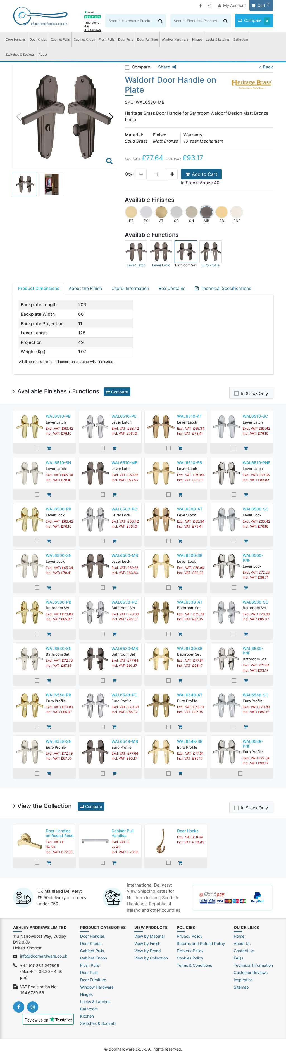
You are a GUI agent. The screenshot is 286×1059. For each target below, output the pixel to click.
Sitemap (241, 987)
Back (268, 67)
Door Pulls (125, 39)
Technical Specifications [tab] (226, 288)
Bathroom (240, 39)
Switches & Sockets (20, 54)
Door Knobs (38, 39)
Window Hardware (175, 39)
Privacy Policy (189, 936)
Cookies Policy (190, 958)
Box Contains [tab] (172, 288)
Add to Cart (204, 174)
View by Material (149, 936)
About (43, 54)
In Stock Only (254, 393)
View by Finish (147, 943)
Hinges (197, 39)
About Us (242, 943)
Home (239, 936)
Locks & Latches (218, 39)
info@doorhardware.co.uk (43, 956)
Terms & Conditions (194, 965)
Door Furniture (147, 39)
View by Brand (147, 950)
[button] (111, 117)
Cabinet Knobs (84, 39)
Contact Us (244, 950)
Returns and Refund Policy (201, 943)
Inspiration (243, 979)
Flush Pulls (107, 39)
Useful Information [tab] (130, 288)
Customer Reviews (251, 972)
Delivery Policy (190, 950)
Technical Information (253, 965)
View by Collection (151, 958)
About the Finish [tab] (85, 288)
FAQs (238, 958)
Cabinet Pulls (60, 39)
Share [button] (164, 67)
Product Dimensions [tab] (38, 288)
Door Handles (16, 39)
